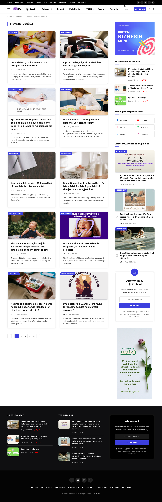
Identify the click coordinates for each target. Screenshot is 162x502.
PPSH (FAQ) (82, 2)
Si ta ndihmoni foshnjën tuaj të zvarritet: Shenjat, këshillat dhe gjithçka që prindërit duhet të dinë (30, 246)
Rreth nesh (19, 2)
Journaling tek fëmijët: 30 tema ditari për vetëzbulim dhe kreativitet (31, 185)
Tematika (114, 9)
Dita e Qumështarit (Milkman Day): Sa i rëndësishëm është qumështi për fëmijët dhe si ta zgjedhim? (83, 186)
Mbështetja (74, 9)
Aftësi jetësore (15, 90)
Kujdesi (60, 9)
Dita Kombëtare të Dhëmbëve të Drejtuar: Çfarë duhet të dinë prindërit (81, 246)
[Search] (153, 9)
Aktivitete (13, 32)
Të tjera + (126, 9)
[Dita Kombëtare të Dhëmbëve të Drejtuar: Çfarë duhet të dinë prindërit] (84, 225)
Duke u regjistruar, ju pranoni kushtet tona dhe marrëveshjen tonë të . (134, 314)
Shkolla (101, 9)
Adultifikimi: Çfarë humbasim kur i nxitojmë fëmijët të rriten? (30, 64)
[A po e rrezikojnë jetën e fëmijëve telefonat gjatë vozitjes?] (84, 44)
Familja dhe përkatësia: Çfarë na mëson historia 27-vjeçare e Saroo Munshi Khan (136, 217)
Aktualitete (66, 153)
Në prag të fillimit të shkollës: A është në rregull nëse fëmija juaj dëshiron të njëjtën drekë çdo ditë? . (31, 307)
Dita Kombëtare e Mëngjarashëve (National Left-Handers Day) (81, 121)
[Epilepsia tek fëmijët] (120, 100)
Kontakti (72, 2)
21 (34, 336)
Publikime (29, 2)
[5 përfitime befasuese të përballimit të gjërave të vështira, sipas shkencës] (135, 238)
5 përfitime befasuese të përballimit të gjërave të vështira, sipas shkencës (137, 256)
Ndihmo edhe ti (41, 2)
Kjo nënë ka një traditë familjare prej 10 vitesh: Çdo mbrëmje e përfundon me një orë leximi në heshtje (137, 178)
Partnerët (62, 2)
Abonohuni (140, 9)
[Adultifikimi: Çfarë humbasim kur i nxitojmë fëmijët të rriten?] (32, 44)
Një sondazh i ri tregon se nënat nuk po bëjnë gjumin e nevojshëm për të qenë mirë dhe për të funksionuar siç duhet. (31, 124)
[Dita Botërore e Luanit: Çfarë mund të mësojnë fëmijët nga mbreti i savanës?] (84, 285)
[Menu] (8, 9)
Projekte (53, 2)
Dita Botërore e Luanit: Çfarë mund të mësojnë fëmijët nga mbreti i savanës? (82, 307)
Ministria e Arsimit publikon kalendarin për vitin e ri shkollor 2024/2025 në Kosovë (140, 73)
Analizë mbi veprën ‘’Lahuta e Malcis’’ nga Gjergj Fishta (140, 86)
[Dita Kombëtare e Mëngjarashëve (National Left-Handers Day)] (84, 101)
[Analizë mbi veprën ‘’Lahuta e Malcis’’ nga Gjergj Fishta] (120, 88)
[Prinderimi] (24, 9)
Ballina (9, 2)
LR (11, 70)
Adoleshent (66, 32)
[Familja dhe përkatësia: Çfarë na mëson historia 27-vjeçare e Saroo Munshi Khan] (135, 200)
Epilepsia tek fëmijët (137, 97)
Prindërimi (47, 9)
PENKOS (97, 494)
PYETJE (89, 9)
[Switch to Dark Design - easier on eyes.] (149, 9)
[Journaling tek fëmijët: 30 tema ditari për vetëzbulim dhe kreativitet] (32, 165)
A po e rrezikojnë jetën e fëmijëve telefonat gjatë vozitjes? (82, 64)
